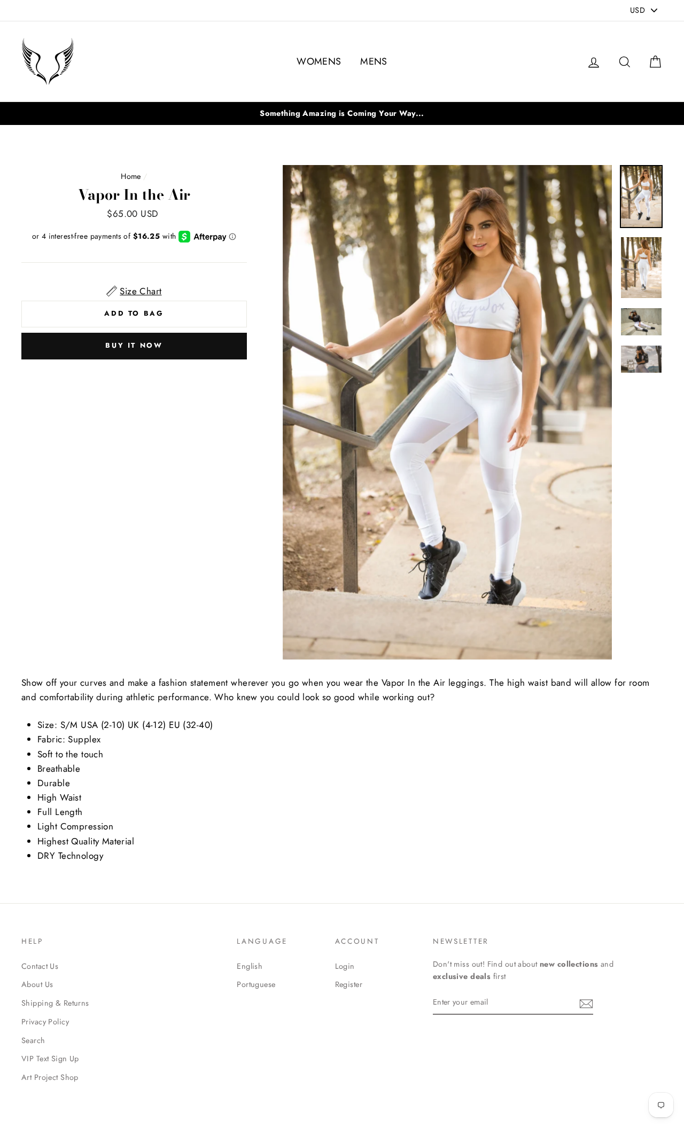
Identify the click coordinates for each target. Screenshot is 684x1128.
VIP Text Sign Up (50, 1058)
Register (348, 984)
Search (33, 1040)
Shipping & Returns (55, 1003)
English (249, 966)
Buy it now (133, 345)
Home (131, 176)
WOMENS (319, 61)
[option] (447, 412)
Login (345, 966)
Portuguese (256, 984)
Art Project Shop (50, 1077)
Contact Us (39, 966)
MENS (373, 61)
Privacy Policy (45, 1021)
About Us (37, 984)
